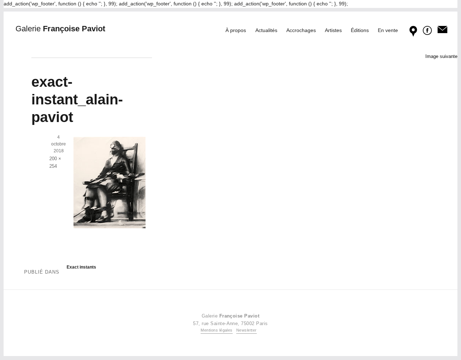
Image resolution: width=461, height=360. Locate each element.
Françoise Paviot (60, 28)
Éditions (360, 30)
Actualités (266, 30)
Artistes (333, 30)
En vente (388, 30)
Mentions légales (217, 330)
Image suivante (441, 56)
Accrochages (301, 30)
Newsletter (246, 330)
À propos (235, 30)
